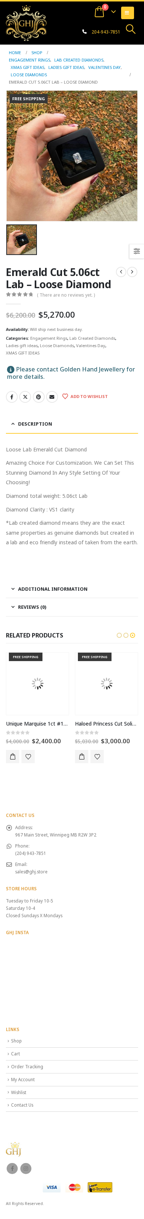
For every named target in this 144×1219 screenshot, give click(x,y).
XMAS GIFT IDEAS (23, 353)
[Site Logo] (26, 23)
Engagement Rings (48, 338)
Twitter (25, 397)
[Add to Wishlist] (28, 756)
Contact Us (22, 1105)
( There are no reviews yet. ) (66, 295)
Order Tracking (27, 1066)
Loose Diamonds (57, 345)
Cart (15, 1053)
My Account (23, 1079)
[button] (131, 29)
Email (52, 397)
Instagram (25, 1168)
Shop (16, 1041)
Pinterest (39, 397)
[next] (132, 272)
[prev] (121, 272)
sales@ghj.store (31, 871)
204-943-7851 (106, 32)
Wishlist (18, 1092)
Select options (12, 756)
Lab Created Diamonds (92, 338)
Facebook (12, 397)
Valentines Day (90, 345)
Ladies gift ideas (22, 345)
